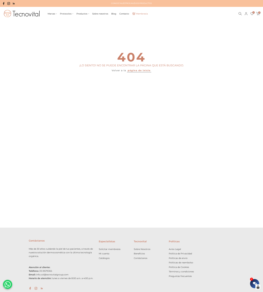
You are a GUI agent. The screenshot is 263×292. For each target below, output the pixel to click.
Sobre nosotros (100, 13)
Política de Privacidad (180, 253)
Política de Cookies (179, 267)
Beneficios (139, 253)
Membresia (142, 13)
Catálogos (104, 258)
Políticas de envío (178, 258)
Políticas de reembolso (181, 262)
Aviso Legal (175, 249)
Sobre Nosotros (142, 249)
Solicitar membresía (109, 249)
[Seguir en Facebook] (3, 3)
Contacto (124, 13)
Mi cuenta (104, 253)
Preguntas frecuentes (180, 276)
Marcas (51, 13)
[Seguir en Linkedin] (13, 3)
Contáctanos (140, 258)
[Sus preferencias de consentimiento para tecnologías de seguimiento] (258, 287)
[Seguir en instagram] (8, 3)
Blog (113, 13)
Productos (81, 13)
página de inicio (139, 70)
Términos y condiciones (181, 271)
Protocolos (66, 13)
